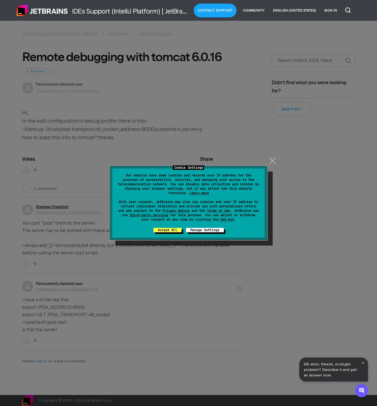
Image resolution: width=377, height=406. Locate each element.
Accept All (167, 230)
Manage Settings (204, 230)
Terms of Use (218, 211)
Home (42, 10)
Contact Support (215, 10)
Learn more (199, 193)
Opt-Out (227, 219)
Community (254, 10)
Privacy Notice (176, 211)
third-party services (149, 215)
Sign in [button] (330, 10)
